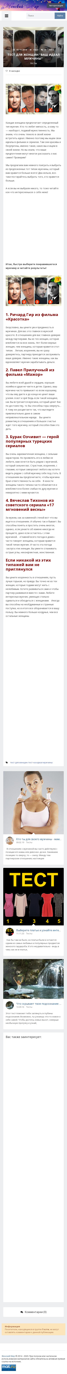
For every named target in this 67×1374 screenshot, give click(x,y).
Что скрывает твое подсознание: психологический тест (38, 1003)
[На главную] (18, 5)
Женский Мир (8, 1356)
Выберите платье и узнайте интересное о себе (38, 930)
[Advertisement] (33, 232)
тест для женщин (19, 762)
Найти (60, 15)
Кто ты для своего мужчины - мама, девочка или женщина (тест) (38, 839)
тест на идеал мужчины (40, 762)
